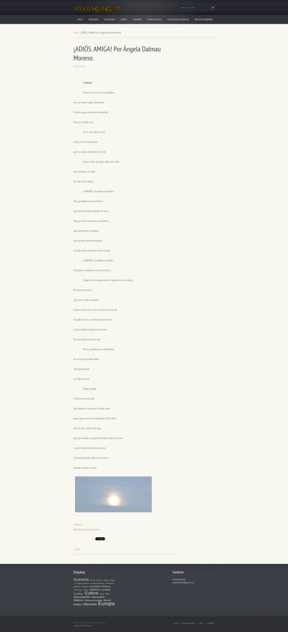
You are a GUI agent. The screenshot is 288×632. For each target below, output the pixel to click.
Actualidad (109, 19)
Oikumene (137, 19)
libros (108, 594)
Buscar (212, 7)
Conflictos (78, 594)
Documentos (82, 596)
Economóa (85, 586)
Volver (78, 549)
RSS (201, 623)
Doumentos (78, 590)
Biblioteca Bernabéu (204, 19)
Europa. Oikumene (82, 583)
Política (85, 590)
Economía (81, 579)
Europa (124, 19)
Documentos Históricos (178, 19)
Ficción (102, 594)
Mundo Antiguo (154, 19)
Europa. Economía (97, 583)
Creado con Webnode (83, 626)
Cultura (97, 529)
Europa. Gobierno (96, 580)
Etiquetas (78, 524)
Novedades (93, 19)
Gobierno (95, 589)
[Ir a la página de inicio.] (97, 10)
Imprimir (211, 623)
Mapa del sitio (189, 623)
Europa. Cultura (109, 580)
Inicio (80, 19)
